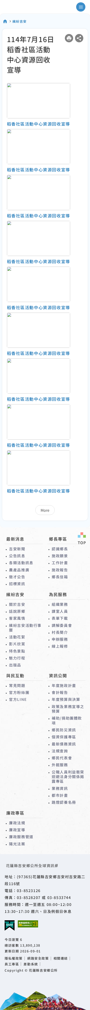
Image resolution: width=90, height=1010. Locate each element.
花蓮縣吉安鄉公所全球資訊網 (24, 7)
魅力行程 (17, 658)
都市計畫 (60, 795)
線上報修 (60, 646)
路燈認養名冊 (64, 802)
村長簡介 (60, 632)
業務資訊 (60, 788)
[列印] (69, 38)
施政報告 (60, 569)
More (45, 510)
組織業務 (60, 604)
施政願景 (60, 555)
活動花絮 (17, 636)
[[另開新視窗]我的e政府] (10, 925)
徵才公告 (17, 576)
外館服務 (60, 764)
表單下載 (60, 618)
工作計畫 (60, 562)
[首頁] (5, 21)
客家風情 (17, 618)
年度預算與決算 (66, 699)
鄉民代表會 (62, 757)
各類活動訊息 (21, 562)
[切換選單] (80, 7)
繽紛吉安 (19, 21)
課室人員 (60, 611)
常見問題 (17, 685)
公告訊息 (17, 555)
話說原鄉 (17, 611)
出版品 (15, 664)
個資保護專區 (64, 736)
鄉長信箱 (60, 576)
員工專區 (12, 964)
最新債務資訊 (64, 744)
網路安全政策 (38, 958)
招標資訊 (17, 583)
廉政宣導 (17, 829)
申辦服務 (60, 639)
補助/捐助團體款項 (67, 720)
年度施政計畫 (64, 685)
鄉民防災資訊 (64, 729)
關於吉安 (17, 604)
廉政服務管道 (21, 836)
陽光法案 (17, 843)
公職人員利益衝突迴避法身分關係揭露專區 (68, 777)
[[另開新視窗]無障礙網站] (28, 923)
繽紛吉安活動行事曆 (25, 627)
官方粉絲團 (19, 692)
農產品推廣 (19, 569)
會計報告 (60, 692)
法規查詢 (60, 750)
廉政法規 (17, 822)
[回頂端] (82, 538)
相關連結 (61, 958)
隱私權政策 (14, 958)
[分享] (79, 38)
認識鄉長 (60, 548)
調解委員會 (62, 625)
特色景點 (17, 651)
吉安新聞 (17, 548)
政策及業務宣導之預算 (68, 709)
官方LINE (18, 699)
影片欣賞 (17, 643)
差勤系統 (31, 964)
